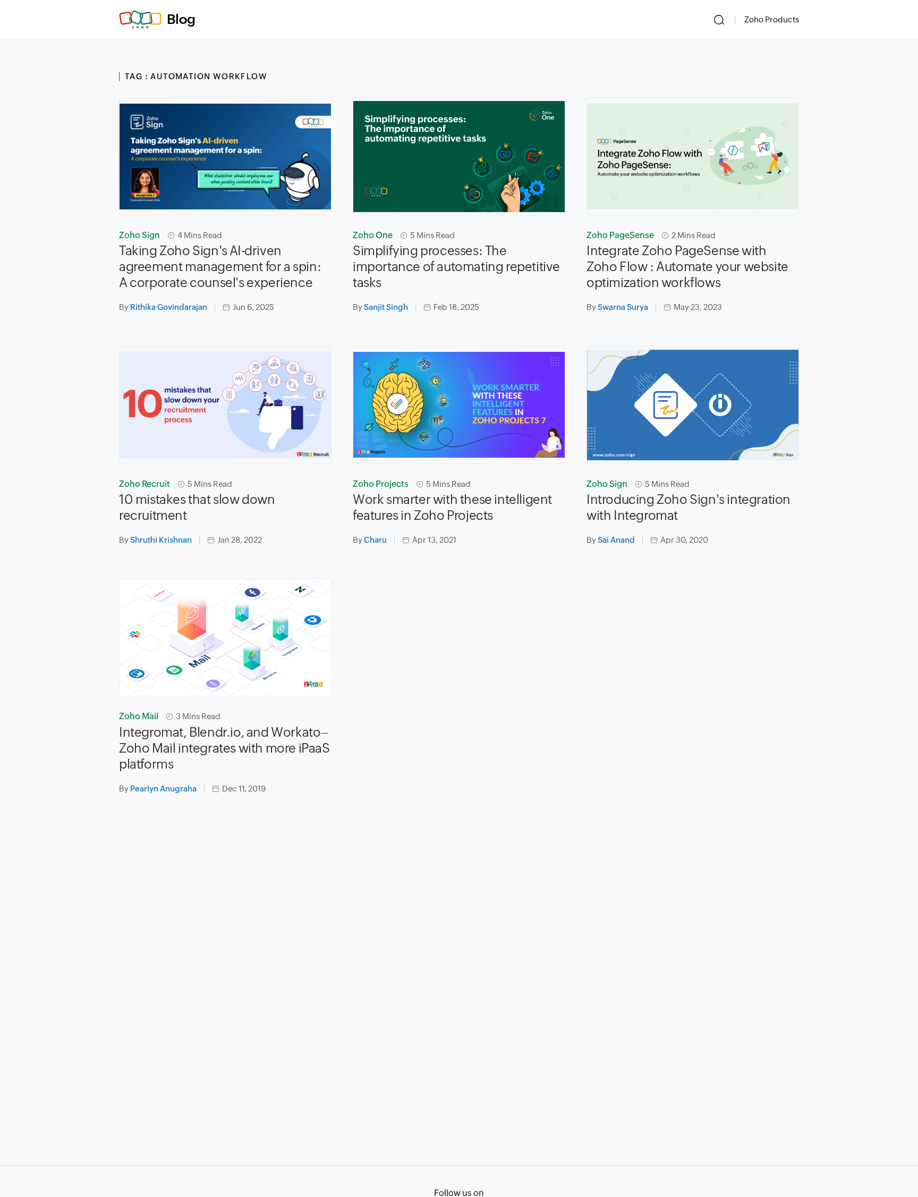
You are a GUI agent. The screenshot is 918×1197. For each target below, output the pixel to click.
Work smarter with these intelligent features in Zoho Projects (452, 507)
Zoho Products (771, 19)
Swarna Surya (623, 306)
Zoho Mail (138, 716)
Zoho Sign (139, 235)
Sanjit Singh (386, 306)
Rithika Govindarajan (168, 306)
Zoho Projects (381, 484)
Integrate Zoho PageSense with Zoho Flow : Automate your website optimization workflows (687, 266)
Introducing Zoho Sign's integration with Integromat (688, 507)
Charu (375, 539)
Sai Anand (616, 539)
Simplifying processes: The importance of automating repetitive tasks (456, 266)
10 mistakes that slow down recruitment (197, 507)
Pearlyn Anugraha (163, 788)
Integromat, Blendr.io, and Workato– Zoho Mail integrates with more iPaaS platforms (224, 748)
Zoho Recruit (144, 484)
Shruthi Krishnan (161, 539)
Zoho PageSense (620, 235)
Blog (181, 19)
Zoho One (373, 235)
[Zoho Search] (719, 19)
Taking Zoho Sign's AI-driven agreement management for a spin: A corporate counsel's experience (220, 266)
